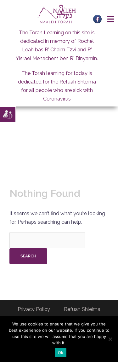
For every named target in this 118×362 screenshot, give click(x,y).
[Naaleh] (56, 14)
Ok (61, 352)
